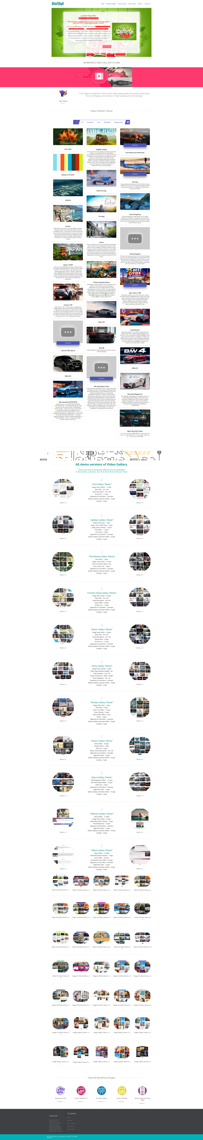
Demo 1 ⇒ (63, 503)
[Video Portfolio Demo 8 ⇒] (101, 908)
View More (135, 145)
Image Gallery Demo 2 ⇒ (101, 1032)
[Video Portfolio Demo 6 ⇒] (61, 908)
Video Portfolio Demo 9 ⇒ (122, 917)
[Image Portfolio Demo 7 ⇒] (101, 996)
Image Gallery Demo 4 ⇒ (142, 1032)
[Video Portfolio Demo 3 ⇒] (101, 881)
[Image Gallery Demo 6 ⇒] (81, 1052)
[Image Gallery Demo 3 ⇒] (122, 1023)
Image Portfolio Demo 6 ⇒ (81, 1005)
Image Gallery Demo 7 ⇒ (101, 1061)
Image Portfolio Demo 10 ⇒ (60, 1033)
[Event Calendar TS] (81, 1091)
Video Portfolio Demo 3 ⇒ (101, 890)
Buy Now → (63, 103)
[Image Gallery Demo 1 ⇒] (81, 1023)
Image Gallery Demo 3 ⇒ (122, 1032)
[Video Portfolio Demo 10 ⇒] (142, 908)
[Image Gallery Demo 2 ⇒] (101, 1023)
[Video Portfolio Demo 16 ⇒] (61, 967)
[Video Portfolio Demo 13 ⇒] (101, 938)
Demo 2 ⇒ (139, 503)
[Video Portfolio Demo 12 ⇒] (81, 938)
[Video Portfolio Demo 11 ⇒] (61, 938)
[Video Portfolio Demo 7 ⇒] (81, 908)
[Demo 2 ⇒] (140, 489)
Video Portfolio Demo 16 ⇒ (60, 977)
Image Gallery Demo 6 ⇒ (81, 1062)
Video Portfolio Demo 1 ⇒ (60, 890)
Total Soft (68, 1136)
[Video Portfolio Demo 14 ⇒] (122, 938)
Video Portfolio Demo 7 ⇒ (81, 917)
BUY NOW (107, 46)
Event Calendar (122, 1098)
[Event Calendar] (122, 1091)
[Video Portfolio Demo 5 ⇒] (142, 881)
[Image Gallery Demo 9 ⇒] (142, 1052)
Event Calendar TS (81, 1098)
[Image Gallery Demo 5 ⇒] (61, 1052)
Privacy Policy (71, 1126)
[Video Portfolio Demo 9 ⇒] (122, 908)
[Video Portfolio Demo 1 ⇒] (61, 881)
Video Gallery (63, 101)
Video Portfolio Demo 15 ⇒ (142, 947)
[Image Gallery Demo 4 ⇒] (142, 1023)
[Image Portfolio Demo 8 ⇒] (122, 996)
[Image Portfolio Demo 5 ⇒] (61, 996)
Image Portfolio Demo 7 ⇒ (101, 1005)
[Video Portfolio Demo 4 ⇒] (122, 881)
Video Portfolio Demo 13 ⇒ (101, 947)
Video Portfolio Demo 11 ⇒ (61, 947)
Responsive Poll (60, 1098)
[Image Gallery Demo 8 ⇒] (122, 1052)
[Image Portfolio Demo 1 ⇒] (81, 967)
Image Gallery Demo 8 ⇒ (122, 1061)
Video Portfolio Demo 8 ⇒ (101, 917)
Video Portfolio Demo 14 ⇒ (122, 948)
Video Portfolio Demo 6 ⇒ (60, 917)
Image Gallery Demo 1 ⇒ (81, 1032)
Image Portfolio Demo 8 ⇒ (122, 1005)
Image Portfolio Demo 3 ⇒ (122, 976)
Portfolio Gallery (101, 1098)
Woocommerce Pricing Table (142, 1099)
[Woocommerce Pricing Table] (142, 1091)
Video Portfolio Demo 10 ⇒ (142, 918)
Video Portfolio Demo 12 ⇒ (81, 947)
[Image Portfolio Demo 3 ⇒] (122, 967)
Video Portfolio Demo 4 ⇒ (122, 890)
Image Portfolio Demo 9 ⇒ (142, 1005)
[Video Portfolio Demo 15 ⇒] (142, 938)
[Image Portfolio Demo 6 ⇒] (81, 996)
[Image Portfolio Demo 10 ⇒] (61, 1023)
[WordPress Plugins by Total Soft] (58, 4)
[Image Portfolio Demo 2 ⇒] (101, 967)
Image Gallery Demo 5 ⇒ (60, 1061)
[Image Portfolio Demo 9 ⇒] (142, 996)
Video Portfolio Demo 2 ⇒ (81, 890)
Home (69, 1117)
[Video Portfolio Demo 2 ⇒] (81, 881)
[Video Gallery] (63, 93)
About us (69, 1120)
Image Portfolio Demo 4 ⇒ (142, 976)
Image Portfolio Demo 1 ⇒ (81, 976)
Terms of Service (71, 1123)
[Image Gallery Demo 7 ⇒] (101, 1052)
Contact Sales (70, 1129)
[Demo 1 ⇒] (63, 489)
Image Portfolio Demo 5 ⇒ (60, 1005)
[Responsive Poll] (61, 1091)
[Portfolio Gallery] (101, 1091)
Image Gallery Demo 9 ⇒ (142, 1061)
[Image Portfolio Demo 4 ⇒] (142, 967)
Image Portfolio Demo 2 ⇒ (101, 976)
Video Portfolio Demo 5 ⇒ (142, 890)
